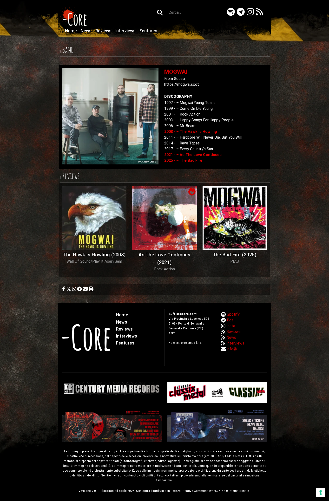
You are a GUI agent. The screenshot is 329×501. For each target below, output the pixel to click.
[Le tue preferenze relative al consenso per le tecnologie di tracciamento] (320, 492)
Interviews (126, 30)
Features (148, 30)
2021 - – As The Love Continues (193, 154)
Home (71, 30)
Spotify (233, 314)
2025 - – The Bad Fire (183, 160)
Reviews (103, 30)
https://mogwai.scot (181, 84)
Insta (230, 326)
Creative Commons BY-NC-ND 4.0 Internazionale (216, 491)
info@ (232, 349)
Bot (230, 320)
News (86, 30)
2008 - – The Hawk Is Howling (190, 131)
